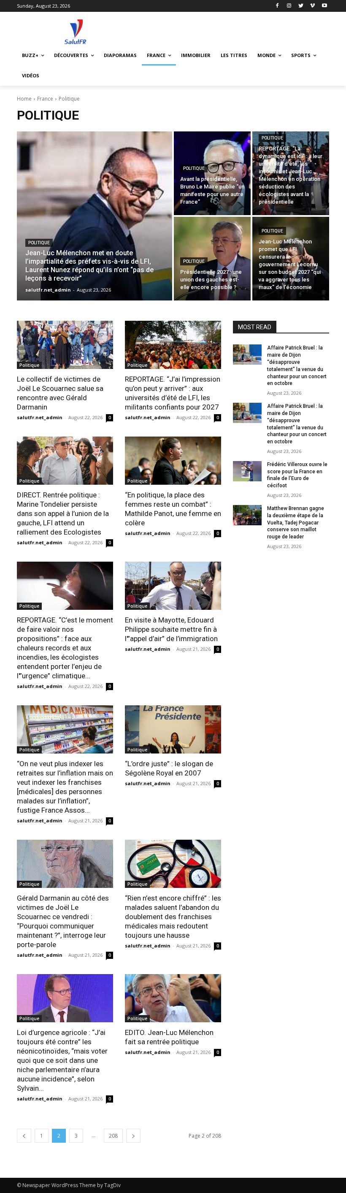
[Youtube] (324, 6)
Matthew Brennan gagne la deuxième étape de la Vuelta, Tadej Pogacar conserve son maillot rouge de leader (295, 522)
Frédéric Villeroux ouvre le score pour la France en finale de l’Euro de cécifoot (297, 475)
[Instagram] (289, 6)
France (45, 98)
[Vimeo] (312, 6)
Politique (39, 242)
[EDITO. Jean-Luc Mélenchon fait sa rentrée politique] (173, 998)
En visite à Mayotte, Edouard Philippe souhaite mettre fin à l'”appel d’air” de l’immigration (171, 629)
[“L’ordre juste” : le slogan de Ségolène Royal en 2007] (173, 729)
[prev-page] (24, 1136)
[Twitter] (301, 6)
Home (24, 98)
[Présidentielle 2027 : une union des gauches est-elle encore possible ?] (212, 258)
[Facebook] (277, 6)
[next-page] (133, 1136)
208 (113, 1135)
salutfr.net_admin (39, 417)
